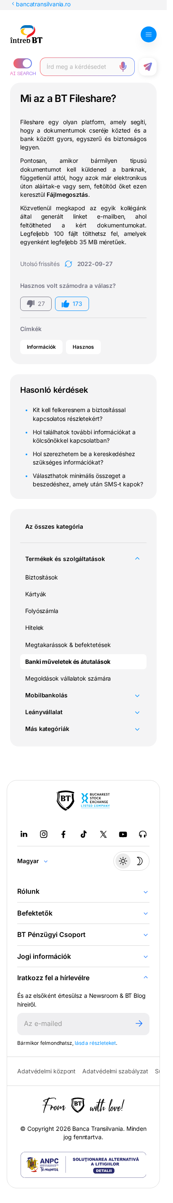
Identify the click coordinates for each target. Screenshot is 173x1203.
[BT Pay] (65, 801)
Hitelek (34, 627)
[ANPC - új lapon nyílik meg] (84, 1165)
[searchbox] (80, 66)
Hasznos (83, 347)
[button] (23, 66)
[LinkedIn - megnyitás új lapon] (24, 834)
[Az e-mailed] (72, 1024)
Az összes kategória (54, 526)
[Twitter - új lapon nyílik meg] (103, 834)
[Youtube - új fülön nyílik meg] (123, 834)
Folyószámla (41, 610)
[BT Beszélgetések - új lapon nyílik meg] (142, 834)
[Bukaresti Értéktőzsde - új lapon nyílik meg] (95, 800)
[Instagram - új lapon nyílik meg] (43, 834)
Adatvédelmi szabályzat (115, 1071)
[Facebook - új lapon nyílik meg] (63, 834)
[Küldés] (138, 1024)
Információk (41, 347)
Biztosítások (41, 577)
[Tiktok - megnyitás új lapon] (83, 834)
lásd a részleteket (95, 1043)
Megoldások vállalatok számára (68, 678)
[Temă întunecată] (131, 861)
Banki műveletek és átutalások (67, 661)
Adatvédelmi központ (46, 1071)
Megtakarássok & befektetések (67, 644)
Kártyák (35, 594)
